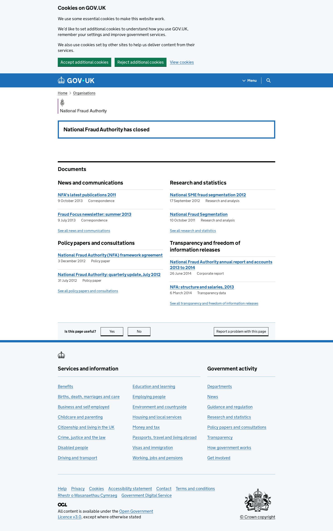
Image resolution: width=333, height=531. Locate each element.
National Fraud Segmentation (199, 214)
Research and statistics (229, 417)
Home (62, 93)
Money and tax (146, 427)
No (143, 331)
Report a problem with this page (241, 331)
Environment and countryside (160, 406)
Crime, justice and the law (82, 437)
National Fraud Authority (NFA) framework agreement (110, 255)
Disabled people (73, 447)
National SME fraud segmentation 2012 (208, 194)
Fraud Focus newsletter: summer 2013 (94, 214)
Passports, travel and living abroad (165, 437)
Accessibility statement (130, 488)
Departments (219, 386)
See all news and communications (84, 230)
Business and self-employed (83, 406)
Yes (116, 331)
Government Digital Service (146, 495)
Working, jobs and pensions (158, 457)
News (212, 396)
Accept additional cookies (84, 62)
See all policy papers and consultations (88, 291)
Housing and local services (157, 417)
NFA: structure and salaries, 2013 (202, 287)
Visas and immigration (153, 447)
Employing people (149, 396)
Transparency (220, 437)
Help (62, 488)
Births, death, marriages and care (89, 396)
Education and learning (154, 386)
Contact (163, 488)
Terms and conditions (195, 488)
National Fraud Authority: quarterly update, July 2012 (109, 274)
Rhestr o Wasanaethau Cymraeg (87, 495)
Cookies (96, 488)
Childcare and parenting (80, 417)
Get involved (218, 457)
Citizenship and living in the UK (86, 427)
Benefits (65, 386)
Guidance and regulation (230, 406)
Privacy (78, 488)
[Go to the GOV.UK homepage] (76, 80)
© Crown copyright (257, 516)
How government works (229, 447)
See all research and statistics (193, 230)
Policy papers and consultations (236, 427)
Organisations (84, 93)
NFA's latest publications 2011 (87, 194)
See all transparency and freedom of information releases (214, 303)
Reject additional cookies (140, 62)
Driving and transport (77, 457)
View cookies (182, 62)
